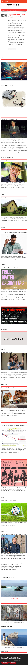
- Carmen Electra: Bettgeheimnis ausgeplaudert (12, 566)
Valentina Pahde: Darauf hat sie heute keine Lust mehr (13, 534)
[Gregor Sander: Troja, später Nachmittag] (14, 279)
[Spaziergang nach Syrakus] (14, 361)
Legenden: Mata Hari (16, 14)
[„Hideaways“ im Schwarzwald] (14, 399)
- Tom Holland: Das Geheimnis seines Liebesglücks (12, 563)
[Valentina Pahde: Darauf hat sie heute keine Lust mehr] (14, 544)
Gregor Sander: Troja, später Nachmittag (10, 267)
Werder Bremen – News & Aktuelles (9, 500)
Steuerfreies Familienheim (7, 197)
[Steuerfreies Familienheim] (14, 207)
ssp (10, 16)
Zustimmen (5, 662)
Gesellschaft (10, 18)
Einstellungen (17, 660)
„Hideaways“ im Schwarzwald (7, 387)
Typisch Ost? (4, 160)
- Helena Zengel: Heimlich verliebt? (9, 569)
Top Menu (6, 1)
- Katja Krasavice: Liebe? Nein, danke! (9, 564)
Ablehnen (13, 662)
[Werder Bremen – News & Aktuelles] (14, 512)
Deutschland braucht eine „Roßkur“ (9, 119)
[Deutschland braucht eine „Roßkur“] (14, 129)
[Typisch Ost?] (14, 171)
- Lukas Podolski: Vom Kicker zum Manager (10, 567)
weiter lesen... (12, 49)
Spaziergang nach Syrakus (7, 352)
